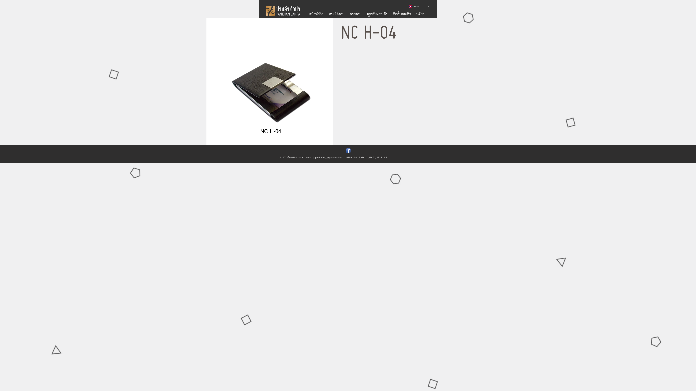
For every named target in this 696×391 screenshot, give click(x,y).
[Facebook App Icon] (348, 150)
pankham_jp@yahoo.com (328, 157)
